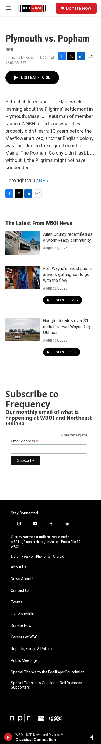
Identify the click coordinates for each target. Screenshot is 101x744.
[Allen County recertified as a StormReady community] (22, 243)
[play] (8, 737)
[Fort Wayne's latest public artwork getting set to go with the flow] (22, 277)
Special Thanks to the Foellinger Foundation (48, 672)
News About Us (24, 579)
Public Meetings (24, 661)
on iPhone (38, 556)
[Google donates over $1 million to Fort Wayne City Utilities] (22, 329)
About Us (18, 567)
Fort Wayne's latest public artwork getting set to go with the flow (67, 274)
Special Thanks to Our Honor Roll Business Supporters (46, 685)
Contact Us (20, 591)
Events (16, 602)
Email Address (24, 441)
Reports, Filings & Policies (32, 649)
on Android (56, 556)
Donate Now (78, 8)
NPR (43, 180)
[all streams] (94, 737)
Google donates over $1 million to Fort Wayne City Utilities (67, 326)
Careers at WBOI (25, 637)
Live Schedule (22, 614)
